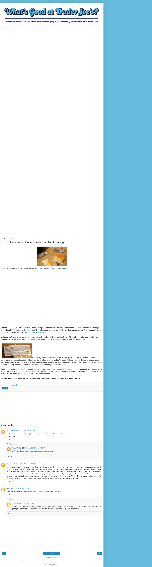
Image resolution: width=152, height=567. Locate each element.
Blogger (56, 565)
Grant (8, 488)
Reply (8, 439)
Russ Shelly (16, 448)
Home (52, 553)
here (65, 268)
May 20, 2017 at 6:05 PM (20, 488)
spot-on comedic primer (35, 332)
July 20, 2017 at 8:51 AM (25, 503)
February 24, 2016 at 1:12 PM (24, 464)
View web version (52, 557)
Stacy (14, 503)
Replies (11, 444)
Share (5, 388)
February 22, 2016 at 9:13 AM (35, 448)
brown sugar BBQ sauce (60, 369)
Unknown (10, 431)
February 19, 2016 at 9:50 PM (24, 431)
